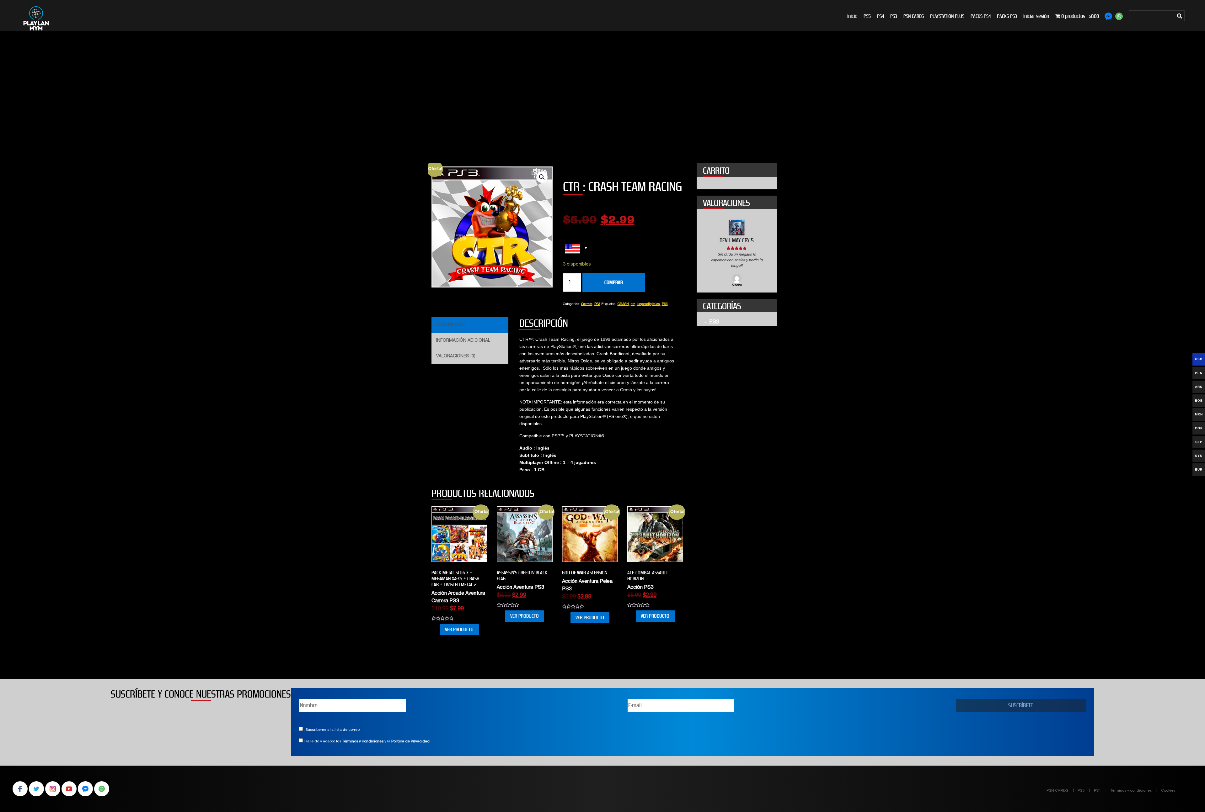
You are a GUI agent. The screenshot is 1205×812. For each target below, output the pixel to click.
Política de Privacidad (410, 741)
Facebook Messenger (85, 788)
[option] (737, 254)
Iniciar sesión (1036, 16)
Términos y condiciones (362, 741)
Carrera (586, 304)
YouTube (69, 788)
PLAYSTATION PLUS (947, 16)
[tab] (469, 325)
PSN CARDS (913, 16)
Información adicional (463, 341)
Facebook (20, 788)
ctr (633, 304)
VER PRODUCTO (459, 629)
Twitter (36, 788)
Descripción (450, 325)
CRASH (623, 304)
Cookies (1168, 791)
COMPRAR (613, 282)
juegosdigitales (648, 304)
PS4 (880, 16)
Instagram (52, 788)
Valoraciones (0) (455, 356)
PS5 (867, 16)
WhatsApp (101, 788)
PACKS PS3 (1007, 16)
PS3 (893, 16)
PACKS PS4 (981, 16)
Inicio (852, 16)
